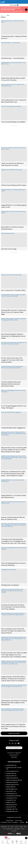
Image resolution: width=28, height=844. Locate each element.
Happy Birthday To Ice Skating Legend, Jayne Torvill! (14, 198)
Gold (4, 828)
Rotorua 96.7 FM (11, 791)
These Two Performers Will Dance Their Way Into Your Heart (14, 156)
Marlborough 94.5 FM (12, 784)
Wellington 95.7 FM (11, 809)
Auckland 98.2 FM (11, 765)
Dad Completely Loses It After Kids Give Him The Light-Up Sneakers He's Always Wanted (14, 623)
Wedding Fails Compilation (14, 577)
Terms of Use (18, 820)
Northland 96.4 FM (11, 789)
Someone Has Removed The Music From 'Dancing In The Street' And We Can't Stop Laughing (14, 599)
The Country (14, 830)
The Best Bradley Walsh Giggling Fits (14, 420)
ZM (8, 826)
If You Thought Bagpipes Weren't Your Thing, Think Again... (14, 399)
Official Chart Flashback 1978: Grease (14, 177)
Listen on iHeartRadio (14, 838)
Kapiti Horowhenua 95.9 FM (14, 780)
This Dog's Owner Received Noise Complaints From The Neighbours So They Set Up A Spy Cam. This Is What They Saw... (14, 533)
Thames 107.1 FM (11, 800)
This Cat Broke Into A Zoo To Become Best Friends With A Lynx (14, 93)
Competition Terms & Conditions (9, 822)
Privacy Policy (9, 820)
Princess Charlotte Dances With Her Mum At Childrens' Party (14, 511)
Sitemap (22, 822)
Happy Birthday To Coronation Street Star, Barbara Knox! (14, 489)
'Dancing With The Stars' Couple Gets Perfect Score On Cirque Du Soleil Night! (14, 304)
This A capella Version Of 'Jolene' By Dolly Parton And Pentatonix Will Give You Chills (14, 719)
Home (2, 15)
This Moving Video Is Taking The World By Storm (14, 30)
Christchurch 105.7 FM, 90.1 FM (14, 768)
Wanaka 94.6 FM (11, 807)
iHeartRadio (14, 757)
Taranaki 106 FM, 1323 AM (13, 796)
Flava (25, 826)
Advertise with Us (14, 755)
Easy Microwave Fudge (14, 241)
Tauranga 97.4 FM (11, 798)
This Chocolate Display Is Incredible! (14, 114)
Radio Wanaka (17, 828)
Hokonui (23, 828)
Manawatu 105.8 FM (12, 782)
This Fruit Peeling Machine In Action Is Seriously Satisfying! (14, 556)
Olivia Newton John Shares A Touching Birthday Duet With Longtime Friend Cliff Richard (14, 695)
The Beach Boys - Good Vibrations (14, 50)
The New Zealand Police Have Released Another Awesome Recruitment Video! (14, 376)
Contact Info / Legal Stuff (14, 753)
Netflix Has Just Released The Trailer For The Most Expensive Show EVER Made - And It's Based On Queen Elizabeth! (14, 466)
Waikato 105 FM (10, 802)
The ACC (16, 826)
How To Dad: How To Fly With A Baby (14, 283)
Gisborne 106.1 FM (11, 776)
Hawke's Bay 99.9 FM (12, 778)
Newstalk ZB (4, 826)
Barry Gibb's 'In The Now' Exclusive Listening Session (14, 220)
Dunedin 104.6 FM (11, 773)
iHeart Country (10, 828)
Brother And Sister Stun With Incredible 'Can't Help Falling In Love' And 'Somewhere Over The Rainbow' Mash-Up (14, 647)
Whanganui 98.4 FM (12, 811)
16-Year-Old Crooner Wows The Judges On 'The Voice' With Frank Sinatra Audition (14, 352)
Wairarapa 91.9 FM (11, 805)
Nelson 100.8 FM (10, 787)
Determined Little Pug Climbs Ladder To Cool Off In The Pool (14, 71)
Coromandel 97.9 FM (12, 771)
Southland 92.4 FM (11, 793)
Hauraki (21, 826)
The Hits (12, 826)
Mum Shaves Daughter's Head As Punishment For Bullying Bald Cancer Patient (14, 328)
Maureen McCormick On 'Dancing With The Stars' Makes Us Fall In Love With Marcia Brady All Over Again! (14, 442)
